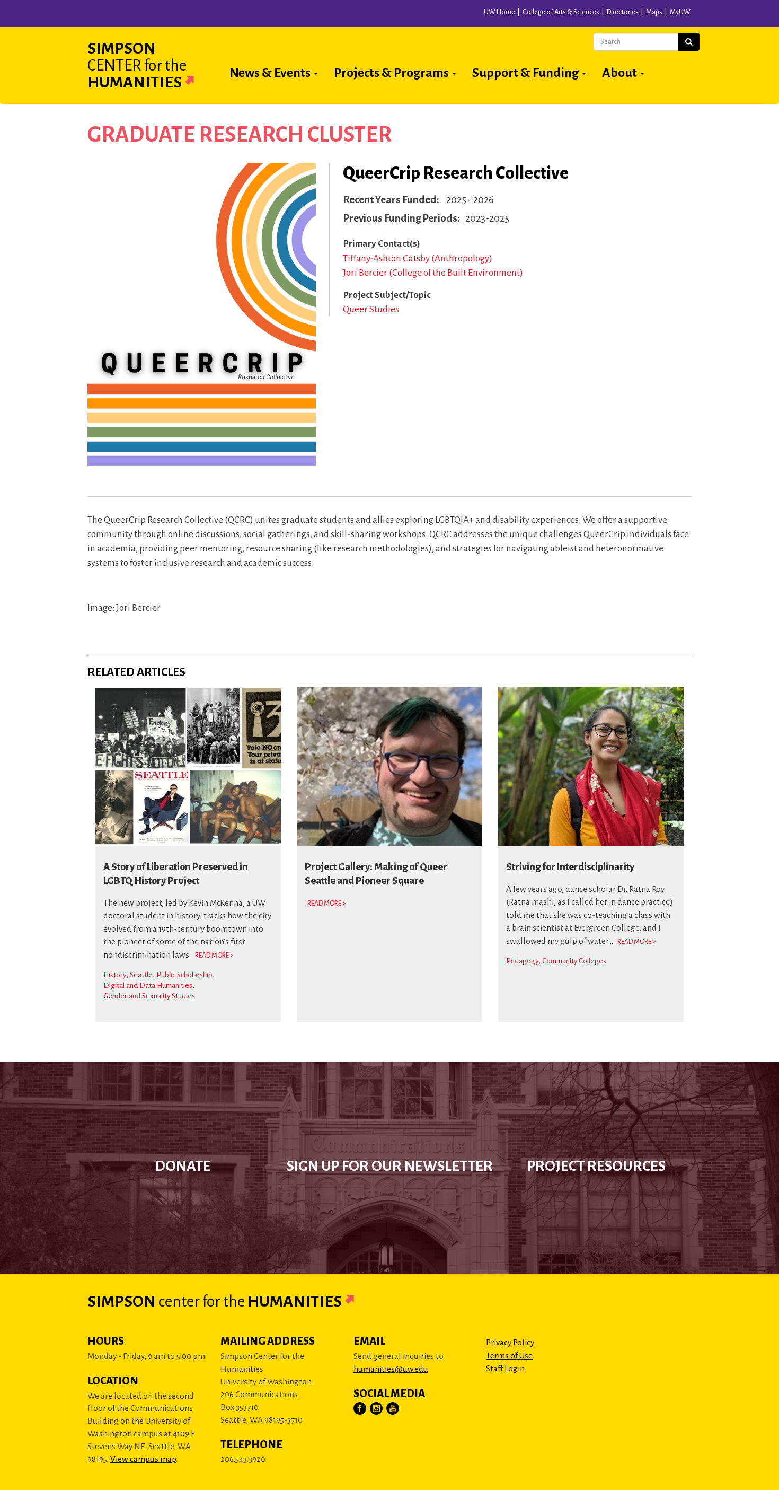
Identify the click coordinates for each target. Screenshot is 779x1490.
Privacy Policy (510, 1342)
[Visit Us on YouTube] (393, 1409)
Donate (183, 1166)
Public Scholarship (184, 975)
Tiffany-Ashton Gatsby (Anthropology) (417, 258)
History (114, 975)
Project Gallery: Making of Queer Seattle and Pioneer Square (376, 874)
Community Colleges (574, 961)
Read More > (214, 955)
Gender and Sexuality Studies (149, 996)
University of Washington (200, 15)
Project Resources (596, 1166)
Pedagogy (522, 961)
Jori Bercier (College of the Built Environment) (433, 273)
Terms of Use (509, 1355)
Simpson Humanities (137, 65)
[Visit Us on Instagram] (377, 1409)
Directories (623, 12)
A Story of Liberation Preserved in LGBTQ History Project (175, 874)
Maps (654, 12)
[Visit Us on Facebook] (360, 1409)
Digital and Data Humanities (147, 985)
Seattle (141, 975)
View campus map (143, 1458)
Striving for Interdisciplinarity (570, 867)
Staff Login (505, 1368)
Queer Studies (371, 309)
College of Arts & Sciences (561, 12)
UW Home (499, 12)
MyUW (680, 12)
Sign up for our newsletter (390, 1166)
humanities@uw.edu (390, 1368)
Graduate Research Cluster (239, 134)
